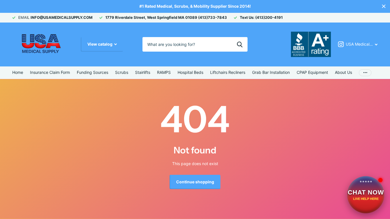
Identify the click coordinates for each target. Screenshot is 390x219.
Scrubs (121, 72)
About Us (343, 72)
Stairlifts (142, 72)
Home (17, 72)
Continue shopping (195, 181)
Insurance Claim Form (50, 72)
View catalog (100, 44)
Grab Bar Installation (271, 72)
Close (383, 6)
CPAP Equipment (312, 72)
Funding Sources (92, 72)
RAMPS (164, 72)
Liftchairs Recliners (227, 72)
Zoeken (240, 44)
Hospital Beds (190, 72)
